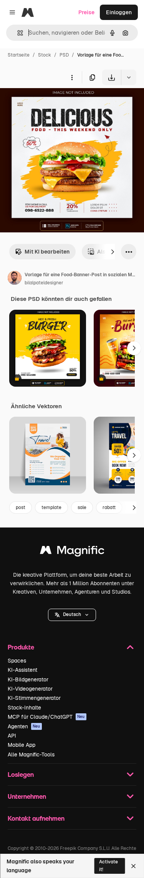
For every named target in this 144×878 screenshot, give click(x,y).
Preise (86, 12)
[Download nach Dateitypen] (128, 77)
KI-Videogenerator (30, 688)
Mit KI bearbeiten (47, 251)
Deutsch (72, 614)
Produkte (21, 647)
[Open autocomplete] (17, 33)
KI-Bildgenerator (28, 679)
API (12, 735)
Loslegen (21, 774)
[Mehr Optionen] (71, 77)
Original (49, 103)
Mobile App (21, 744)
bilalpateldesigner (44, 283)
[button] (72, 615)
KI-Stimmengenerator (34, 697)
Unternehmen (27, 796)
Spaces (17, 660)
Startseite (19, 55)
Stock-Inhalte (24, 707)
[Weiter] (112, 251)
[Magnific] (72, 552)
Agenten (24, 726)
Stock (44, 55)
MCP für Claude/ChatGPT (46, 716)
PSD (64, 55)
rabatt (109, 507)
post (20, 507)
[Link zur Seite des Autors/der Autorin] (15, 279)
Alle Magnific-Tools (31, 754)
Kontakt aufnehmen (36, 818)
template (51, 507)
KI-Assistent (22, 669)
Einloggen (119, 12)
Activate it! (108, 865)
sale (82, 507)
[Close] (133, 866)
